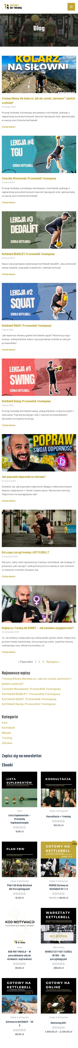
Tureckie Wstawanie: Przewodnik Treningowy (29, 178)
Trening (7, 737)
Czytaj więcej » (9, 126)
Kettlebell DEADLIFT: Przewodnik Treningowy (28, 254)
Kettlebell (8, 727)
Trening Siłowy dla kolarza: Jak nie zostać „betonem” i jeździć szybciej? (38, 100)
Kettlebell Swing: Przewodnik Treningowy (26, 401)
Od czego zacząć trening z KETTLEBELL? (25, 552)
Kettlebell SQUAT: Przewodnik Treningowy (27, 326)
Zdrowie (7, 743)
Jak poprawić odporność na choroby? (24, 477)
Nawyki (6, 732)
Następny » (53, 661)
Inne (4, 722)
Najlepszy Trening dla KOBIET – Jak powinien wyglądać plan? (38, 628)
